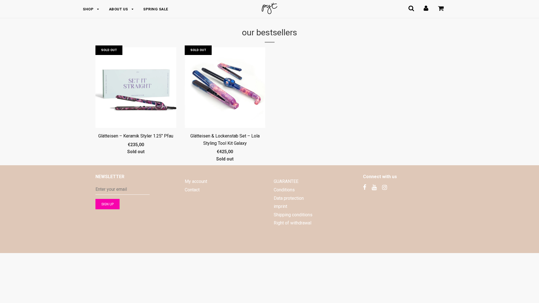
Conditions (284, 189)
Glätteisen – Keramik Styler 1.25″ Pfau (135, 136)
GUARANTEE (286, 181)
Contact (192, 189)
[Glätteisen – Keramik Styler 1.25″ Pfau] (135, 87)
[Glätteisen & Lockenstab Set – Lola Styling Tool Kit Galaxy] (225, 87)
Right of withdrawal (292, 223)
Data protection (289, 198)
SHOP (89, 9)
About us (119, 9)
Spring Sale (155, 9)
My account (196, 181)
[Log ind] (426, 8)
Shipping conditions (293, 214)
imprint (280, 206)
